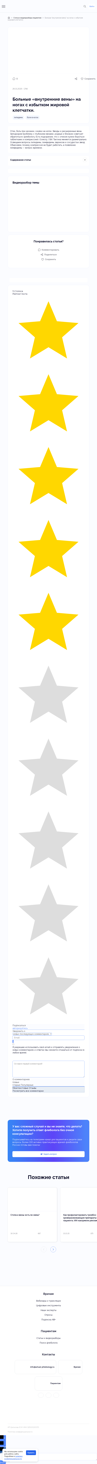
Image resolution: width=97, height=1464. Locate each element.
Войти (92, 6)
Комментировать (50, 250)
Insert (3, 1462)
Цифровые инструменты (48, 1305)
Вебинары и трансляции (48, 1301)
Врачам (77, 1367)
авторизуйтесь (20, 1028)
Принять (31, 1453)
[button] (53, 1249)
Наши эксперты (48, 1310)
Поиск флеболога (48, 1343)
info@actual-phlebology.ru (42, 1367)
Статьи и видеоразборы (48, 1338)
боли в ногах (32, 117)
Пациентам (55, 1383)
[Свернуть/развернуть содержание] (85, 160)
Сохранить (89, 78)
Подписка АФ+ (48, 1319)
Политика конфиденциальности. (20, 1432)
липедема (18, 117)
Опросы (48, 1315)
